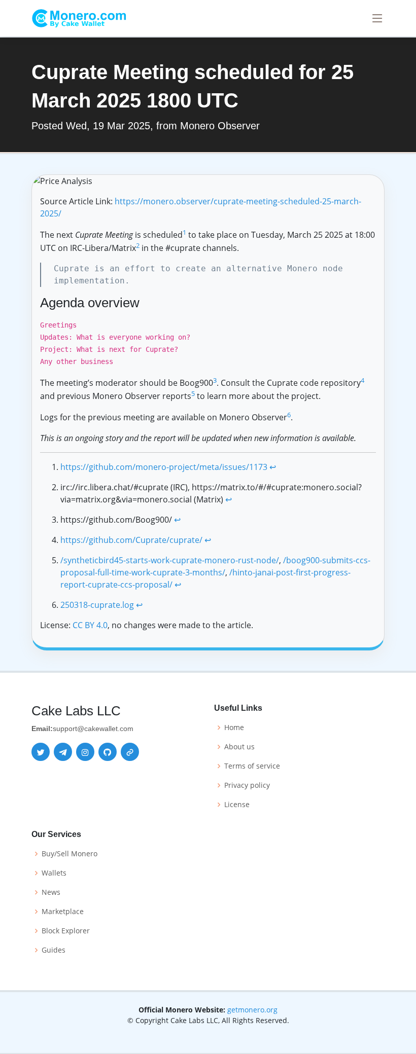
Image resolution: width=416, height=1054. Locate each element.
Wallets (54, 873)
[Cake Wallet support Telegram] (63, 752)
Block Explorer (66, 930)
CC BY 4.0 (90, 625)
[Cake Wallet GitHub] (107, 752)
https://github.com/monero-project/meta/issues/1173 (163, 467)
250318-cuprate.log (97, 604)
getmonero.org (252, 1009)
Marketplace (63, 911)
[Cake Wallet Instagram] (85, 752)
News (51, 892)
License (237, 804)
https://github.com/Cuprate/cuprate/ (131, 540)
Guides (53, 950)
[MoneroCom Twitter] (40, 752)
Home (234, 727)
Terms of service (252, 766)
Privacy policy (247, 785)
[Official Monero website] (130, 752)
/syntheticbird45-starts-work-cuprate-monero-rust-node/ (169, 560)
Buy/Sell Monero (69, 853)
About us (239, 746)
